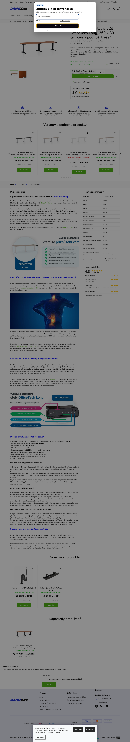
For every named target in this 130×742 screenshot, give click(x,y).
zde (59, 732)
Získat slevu (59, 26)
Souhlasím (90, 729)
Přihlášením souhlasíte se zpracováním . (53, 21)
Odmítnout (78, 729)
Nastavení (40, 737)
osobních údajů (65, 21)
